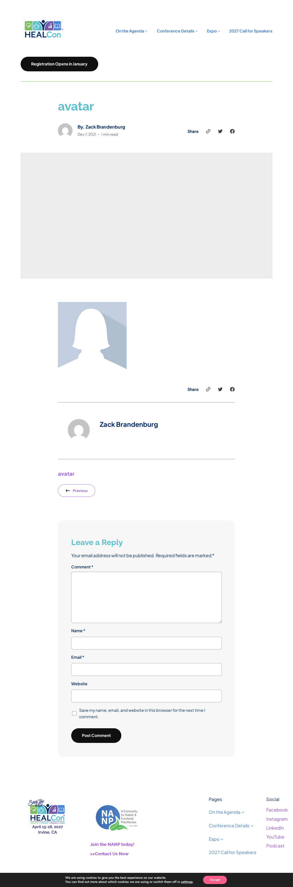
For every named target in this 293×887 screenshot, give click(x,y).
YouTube (275, 836)
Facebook (277, 809)
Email (77, 657)
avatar (66, 473)
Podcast (275, 845)
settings (187, 882)
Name (78, 630)
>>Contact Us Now (109, 853)
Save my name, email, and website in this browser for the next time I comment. (142, 713)
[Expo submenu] (222, 839)
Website (79, 683)
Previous (80, 490)
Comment (82, 566)
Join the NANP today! (112, 844)
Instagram (277, 819)
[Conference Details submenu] (252, 825)
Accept (215, 880)
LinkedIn (275, 828)
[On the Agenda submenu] (242, 812)
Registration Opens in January (59, 63)
